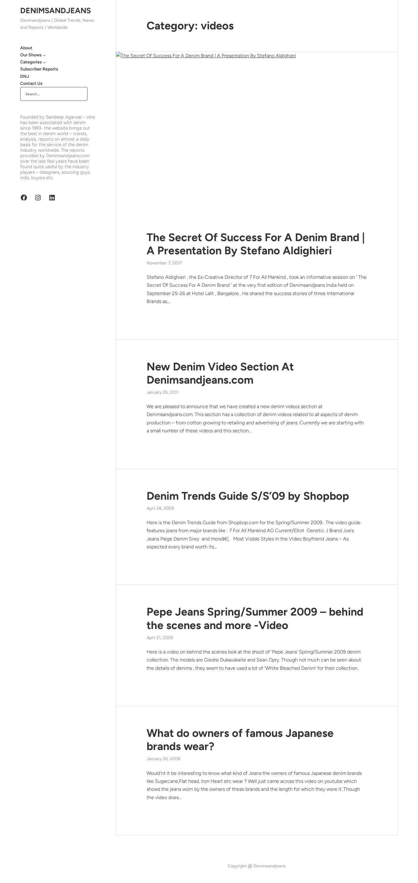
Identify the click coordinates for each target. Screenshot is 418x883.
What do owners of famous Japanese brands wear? (240, 739)
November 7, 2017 (164, 263)
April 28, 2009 (160, 508)
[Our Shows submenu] (44, 55)
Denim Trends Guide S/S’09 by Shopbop (248, 495)
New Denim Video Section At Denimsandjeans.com (220, 373)
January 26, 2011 (163, 392)
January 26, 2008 (164, 758)
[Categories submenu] (44, 62)
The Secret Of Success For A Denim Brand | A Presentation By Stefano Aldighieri (256, 244)
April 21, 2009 (160, 637)
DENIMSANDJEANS (55, 10)
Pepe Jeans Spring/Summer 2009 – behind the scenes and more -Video (255, 618)
